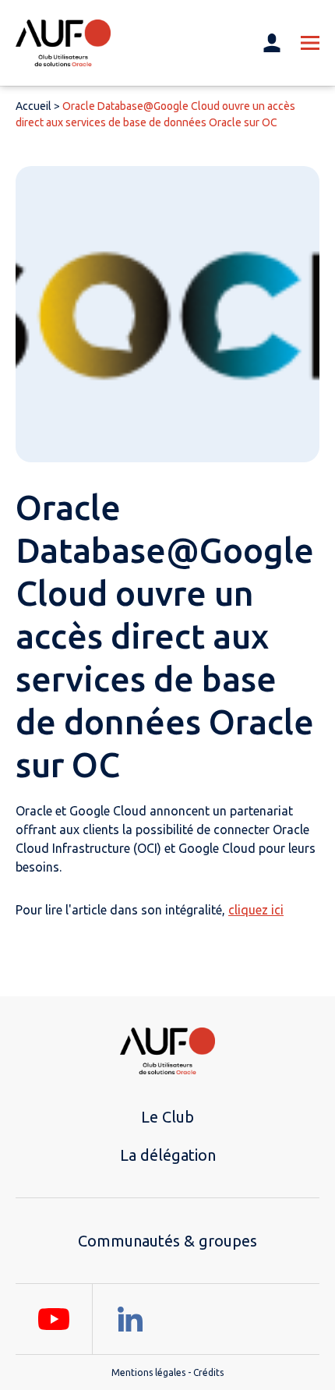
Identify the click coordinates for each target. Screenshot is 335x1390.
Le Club (167, 1117)
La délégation (168, 1155)
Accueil (33, 106)
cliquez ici (256, 910)
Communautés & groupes (167, 1241)
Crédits (208, 1372)
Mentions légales (148, 1372)
